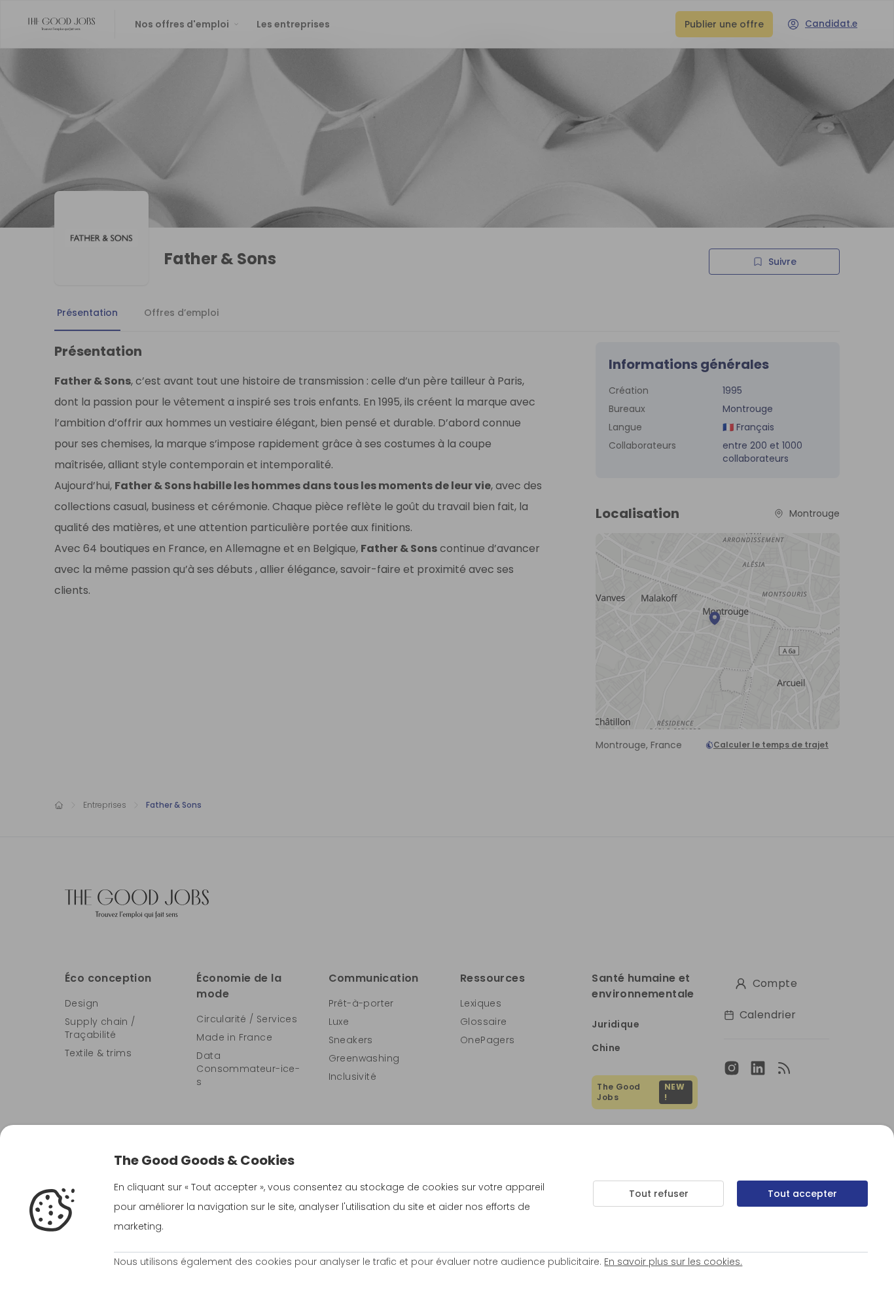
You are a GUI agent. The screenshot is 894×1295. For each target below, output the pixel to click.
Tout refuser (658, 1193)
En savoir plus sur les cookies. (673, 1261)
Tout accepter (802, 1193)
